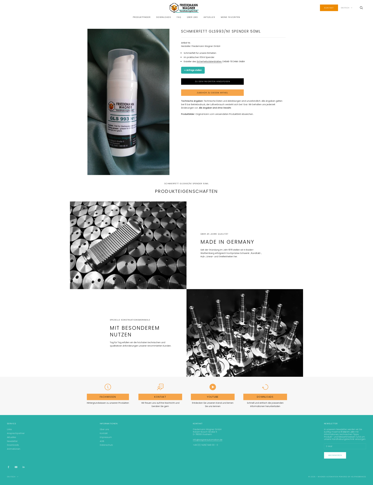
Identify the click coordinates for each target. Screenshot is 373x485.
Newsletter (12, 441)
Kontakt (329, 7)
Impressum (106, 437)
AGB (102, 441)
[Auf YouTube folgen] (16, 467)
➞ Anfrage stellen (193, 70)
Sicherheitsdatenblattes (209, 61)
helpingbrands (358, 477)
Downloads (163, 17)
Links (9, 429)
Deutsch (345, 8)
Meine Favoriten (230, 17)
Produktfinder (142, 17)
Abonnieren (335, 455)
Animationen (13, 448)
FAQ (179, 17)
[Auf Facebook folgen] (8, 467)
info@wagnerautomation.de (207, 439)
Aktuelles (209, 17)
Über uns (192, 17)
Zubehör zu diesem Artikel (212, 92)
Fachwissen (108, 397)
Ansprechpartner (16, 433)
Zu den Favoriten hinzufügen (212, 81)
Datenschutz (106, 445)
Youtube (213, 397)
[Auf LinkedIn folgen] (23, 467)
